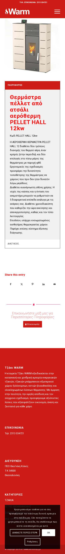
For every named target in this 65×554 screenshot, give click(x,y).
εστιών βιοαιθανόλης (40, 385)
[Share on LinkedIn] (43, 284)
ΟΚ (48, 533)
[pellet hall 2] (32, 46)
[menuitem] (33, 2)
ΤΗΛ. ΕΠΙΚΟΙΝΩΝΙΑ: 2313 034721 (33, 2)
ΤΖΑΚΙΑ (9, 500)
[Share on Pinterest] (32, 284)
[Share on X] (21, 284)
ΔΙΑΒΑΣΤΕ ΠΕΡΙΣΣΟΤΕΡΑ (24, 533)
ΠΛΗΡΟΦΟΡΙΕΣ (15, 85)
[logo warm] (27, 11)
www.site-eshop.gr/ (32, 549)
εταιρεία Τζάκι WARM (19, 373)
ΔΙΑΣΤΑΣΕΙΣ (13, 244)
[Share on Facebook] (10, 284)
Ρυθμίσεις (32, 542)
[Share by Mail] (54, 284)
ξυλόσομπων (20, 385)
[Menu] (55, 11)
